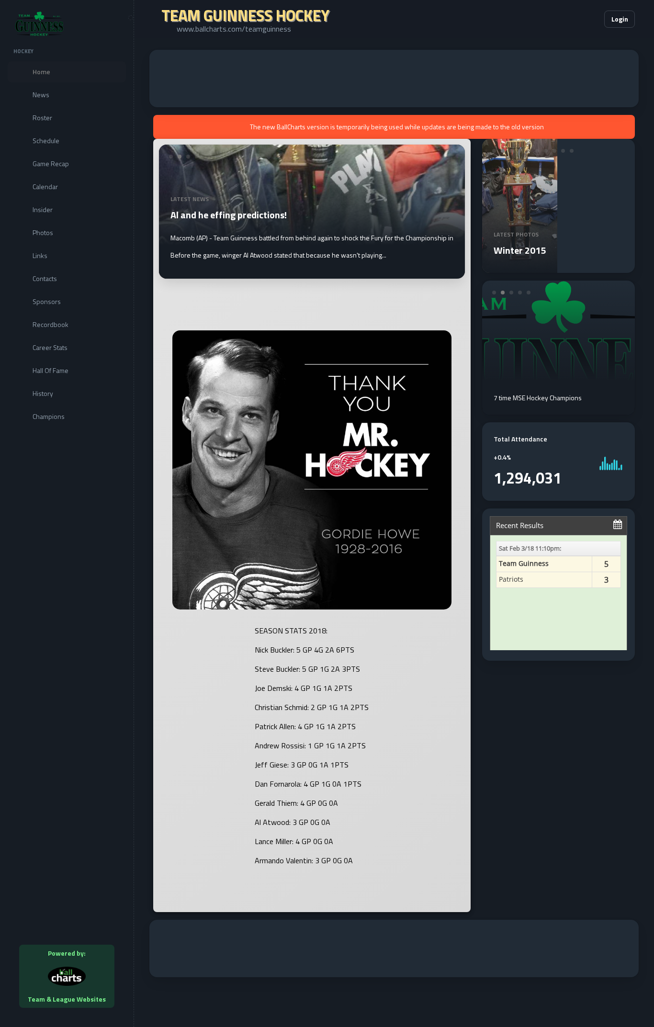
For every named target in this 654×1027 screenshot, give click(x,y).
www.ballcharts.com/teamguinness (234, 28)
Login (619, 19)
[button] (567, 19)
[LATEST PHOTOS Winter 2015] (520, 267)
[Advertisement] (394, 78)
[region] (67, 513)
